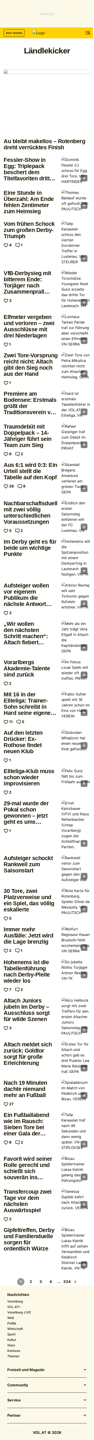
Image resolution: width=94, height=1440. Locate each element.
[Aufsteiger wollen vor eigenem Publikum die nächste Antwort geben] (75, 596)
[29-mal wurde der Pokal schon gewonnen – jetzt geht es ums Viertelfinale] (75, 825)
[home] (47, 33)
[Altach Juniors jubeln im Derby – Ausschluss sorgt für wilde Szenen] (75, 1017)
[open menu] (87, 33)
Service (14, 1400)
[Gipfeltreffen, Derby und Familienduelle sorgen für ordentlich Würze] (75, 1249)
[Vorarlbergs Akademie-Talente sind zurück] (75, 670)
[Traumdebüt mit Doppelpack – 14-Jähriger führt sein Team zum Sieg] (75, 437)
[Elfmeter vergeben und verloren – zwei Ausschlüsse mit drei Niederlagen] (75, 330)
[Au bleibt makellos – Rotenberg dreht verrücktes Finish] (47, 101)
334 (67, 1281)
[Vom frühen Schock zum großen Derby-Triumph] (75, 243)
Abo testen (14, 33)
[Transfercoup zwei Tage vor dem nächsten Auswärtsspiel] (75, 1200)
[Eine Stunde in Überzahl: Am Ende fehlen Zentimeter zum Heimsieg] (75, 201)
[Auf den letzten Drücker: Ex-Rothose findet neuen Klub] (75, 741)
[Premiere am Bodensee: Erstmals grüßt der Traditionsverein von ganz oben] (75, 404)
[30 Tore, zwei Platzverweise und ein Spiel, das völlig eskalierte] (75, 901)
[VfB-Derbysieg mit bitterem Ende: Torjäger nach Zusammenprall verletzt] (75, 289)
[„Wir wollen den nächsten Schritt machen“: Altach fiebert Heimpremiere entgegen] (75, 637)
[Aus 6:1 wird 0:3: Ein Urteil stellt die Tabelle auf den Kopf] (75, 478)
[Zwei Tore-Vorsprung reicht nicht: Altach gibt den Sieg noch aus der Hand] (75, 366)
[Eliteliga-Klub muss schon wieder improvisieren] (75, 779)
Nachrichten (18, 1295)
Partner (14, 1416)
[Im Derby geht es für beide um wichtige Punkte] (75, 558)
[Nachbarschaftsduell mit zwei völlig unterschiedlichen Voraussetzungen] (75, 516)
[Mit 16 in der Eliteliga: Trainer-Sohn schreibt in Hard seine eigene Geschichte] (75, 705)
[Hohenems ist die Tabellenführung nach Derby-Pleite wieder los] (75, 970)
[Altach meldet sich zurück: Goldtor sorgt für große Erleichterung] (75, 1057)
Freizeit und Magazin (25, 1370)
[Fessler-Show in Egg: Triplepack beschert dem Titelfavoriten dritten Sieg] (75, 170)
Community (17, 1385)
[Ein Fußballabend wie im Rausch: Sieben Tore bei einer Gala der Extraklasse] (75, 1131)
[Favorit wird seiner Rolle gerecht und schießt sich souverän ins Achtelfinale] (75, 1169)
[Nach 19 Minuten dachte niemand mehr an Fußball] (75, 1091)
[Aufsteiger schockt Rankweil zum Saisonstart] (75, 868)
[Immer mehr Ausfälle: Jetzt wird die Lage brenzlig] (75, 940)
